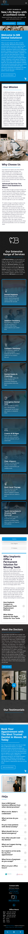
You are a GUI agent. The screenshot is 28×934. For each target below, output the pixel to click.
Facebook (12, 751)
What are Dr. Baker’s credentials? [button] (10, 813)
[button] (26, 3)
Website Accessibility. (19, 927)
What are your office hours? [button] (10, 867)
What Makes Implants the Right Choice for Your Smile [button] (11, 616)
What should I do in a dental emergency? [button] (10, 832)
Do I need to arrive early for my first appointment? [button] (11, 853)
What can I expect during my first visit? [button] (11, 845)
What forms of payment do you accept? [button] (11, 860)
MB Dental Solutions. (10, 925)
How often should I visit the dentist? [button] (11, 839)
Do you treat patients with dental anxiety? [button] (10, 826)
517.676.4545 (7, 754)
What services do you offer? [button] (10, 819)
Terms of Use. (11, 927)
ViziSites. (7, 927)
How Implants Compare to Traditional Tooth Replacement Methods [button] (10, 606)
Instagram (5, 751)
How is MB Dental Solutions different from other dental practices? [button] (11, 805)
